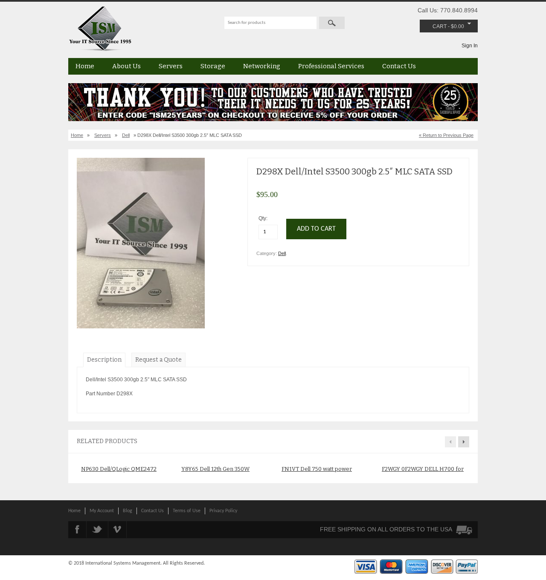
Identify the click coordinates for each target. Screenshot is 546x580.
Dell (126, 135)
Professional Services (331, 66)
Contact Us (399, 66)
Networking (261, 66)
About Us (126, 66)
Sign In (470, 46)
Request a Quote (158, 359)
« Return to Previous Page (446, 135)
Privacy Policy (223, 510)
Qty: (263, 218)
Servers (171, 66)
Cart (440, 26)
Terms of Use (186, 510)
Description (104, 359)
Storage (212, 66)
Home (85, 66)
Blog (127, 510)
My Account (102, 510)
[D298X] (141, 327)
